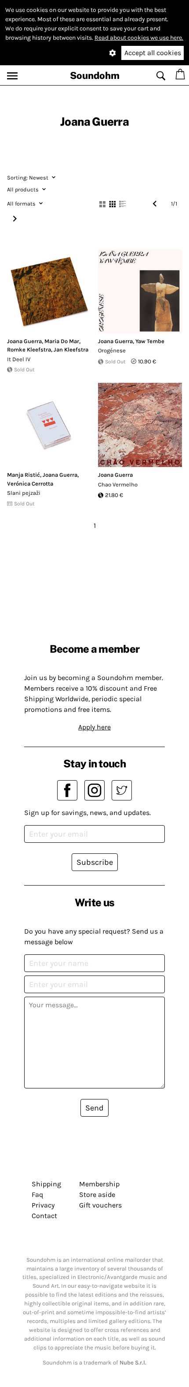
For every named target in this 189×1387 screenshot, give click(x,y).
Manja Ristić (23, 474)
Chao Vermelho (118, 484)
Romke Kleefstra (29, 349)
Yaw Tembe (149, 341)
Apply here (94, 727)
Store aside (97, 1194)
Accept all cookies (152, 53)
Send (94, 1108)
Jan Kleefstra (71, 349)
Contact (44, 1215)
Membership (99, 1184)
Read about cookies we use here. (138, 37)
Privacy (43, 1205)
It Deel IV (18, 359)
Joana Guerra (24, 341)
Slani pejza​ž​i (23, 493)
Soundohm (95, 75)
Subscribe (94, 862)
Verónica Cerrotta (30, 483)
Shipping (46, 1184)
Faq (37, 1194)
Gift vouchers (100, 1205)
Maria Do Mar (61, 341)
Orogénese (112, 350)
